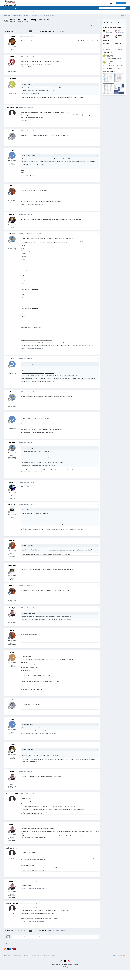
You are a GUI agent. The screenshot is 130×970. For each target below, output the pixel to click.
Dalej (49, 31)
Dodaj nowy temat (94, 25)
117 (30, 31)
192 (13, 49)
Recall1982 (12, 504)
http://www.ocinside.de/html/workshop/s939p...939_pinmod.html (36, 340)
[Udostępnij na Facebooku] (10, 949)
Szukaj (39, 8)
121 (43, 31)
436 (13, 92)
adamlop (12, 234)
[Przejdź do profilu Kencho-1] (104, 31)
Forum (6, 11)
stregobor (12, 744)
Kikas (14, 21)
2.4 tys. (13, 246)
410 (13, 163)
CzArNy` (12, 608)
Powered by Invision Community (65, 967)
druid (12, 652)
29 (12, 665)
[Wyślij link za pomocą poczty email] (13, 949)
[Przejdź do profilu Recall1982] (12, 509)
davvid (12, 150)
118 (33, 31)
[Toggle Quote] (23, 84)
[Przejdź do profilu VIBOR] (12, 62)
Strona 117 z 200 (60, 31)
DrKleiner (12, 186)
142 (13, 517)
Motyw (58, 964)
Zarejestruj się (120, 3)
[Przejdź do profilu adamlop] (12, 239)
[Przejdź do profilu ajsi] (116, 31)
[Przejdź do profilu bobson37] (12, 487)
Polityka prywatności (67, 964)
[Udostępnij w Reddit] (5, 949)
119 (36, 31)
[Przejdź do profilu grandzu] (12, 41)
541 (13, 70)
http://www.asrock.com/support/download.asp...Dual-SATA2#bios (45, 61)
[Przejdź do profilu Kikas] (6, 21)
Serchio (12, 214)
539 (13, 144)
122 (46, 31)
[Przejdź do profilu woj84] (12, 136)
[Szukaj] (124, 8)
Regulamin (18, 11)
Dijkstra (120, 35)
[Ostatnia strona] (53, 31)
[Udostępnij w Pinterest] (15, 949)
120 (40, 31)
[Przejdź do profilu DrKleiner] (12, 191)
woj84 (12, 131)
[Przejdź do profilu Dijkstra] (116, 36)
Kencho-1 (108, 30)
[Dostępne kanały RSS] (124, 956)
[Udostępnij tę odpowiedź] (98, 36)
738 (13, 495)
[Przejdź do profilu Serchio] (12, 220)
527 (13, 227)
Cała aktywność (25, 8)
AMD (27, 21)
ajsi (119, 30)
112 (15, 31)
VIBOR (12, 57)
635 (13, 757)
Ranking (33, 8)
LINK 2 (22, 172)
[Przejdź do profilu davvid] (12, 155)
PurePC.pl (8, 8)
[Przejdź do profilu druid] (12, 657)
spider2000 (12, 79)
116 (27, 31)
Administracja (26, 11)
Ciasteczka (76, 964)
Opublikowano (26, 36)
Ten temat (118, 7)
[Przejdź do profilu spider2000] (12, 84)
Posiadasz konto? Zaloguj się (106, 3)
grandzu (12, 36)
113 (18, 31)
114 (21, 31)
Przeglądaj (15, 8)
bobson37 (12, 482)
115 (24, 31)
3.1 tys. (12, 199)
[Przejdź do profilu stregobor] (12, 749)
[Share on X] (8, 949)
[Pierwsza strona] (5, 31)
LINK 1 (22, 170)
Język (52, 964)
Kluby (12, 11)
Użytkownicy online (37, 11)
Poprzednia (10, 31)
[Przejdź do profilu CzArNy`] (12, 613)
